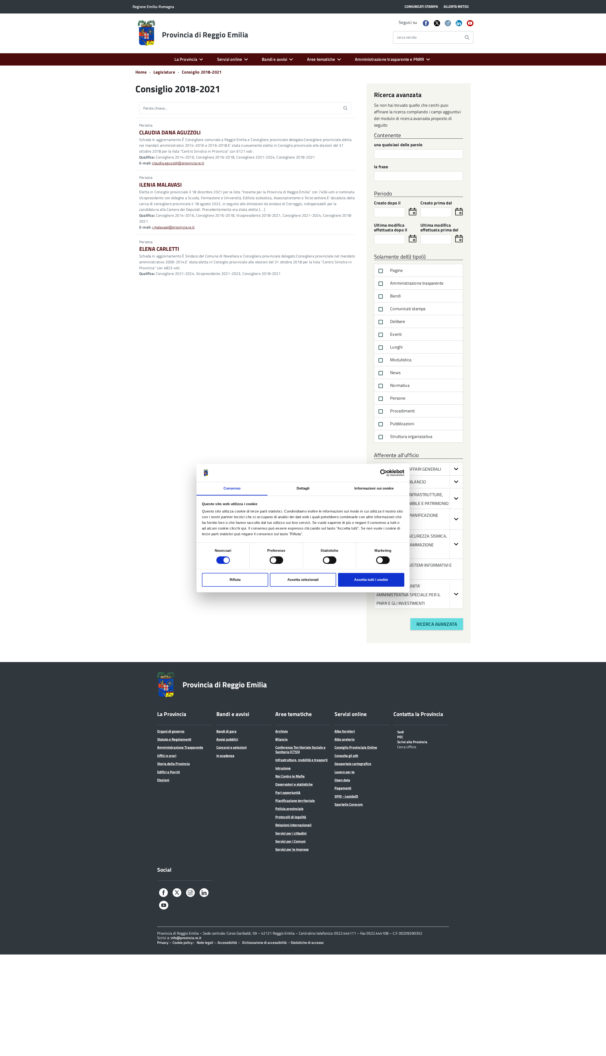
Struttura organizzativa (410, 436)
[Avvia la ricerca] (467, 37)
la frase (381, 167)
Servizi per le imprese (292, 849)
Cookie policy (182, 942)
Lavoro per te (344, 772)
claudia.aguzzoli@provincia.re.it (178, 163)
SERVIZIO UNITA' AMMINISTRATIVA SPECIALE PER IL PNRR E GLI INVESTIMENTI (408, 595)
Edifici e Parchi (168, 772)
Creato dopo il (387, 203)
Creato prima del (436, 203)
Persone (397, 398)
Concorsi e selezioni (231, 747)
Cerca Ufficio (406, 746)
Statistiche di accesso (307, 942)
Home (141, 72)
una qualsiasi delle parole (398, 145)
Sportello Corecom (348, 804)
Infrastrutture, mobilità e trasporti (301, 760)
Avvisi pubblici (227, 739)
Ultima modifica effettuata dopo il (390, 228)
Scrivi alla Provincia (412, 741)
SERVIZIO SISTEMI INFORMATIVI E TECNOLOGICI (414, 569)
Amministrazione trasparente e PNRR (389, 59)
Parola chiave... (155, 108)
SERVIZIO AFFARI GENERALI (415, 469)
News (395, 372)
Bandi (395, 296)
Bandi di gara (226, 731)
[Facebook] (426, 23)
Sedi (400, 731)
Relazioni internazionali (293, 825)
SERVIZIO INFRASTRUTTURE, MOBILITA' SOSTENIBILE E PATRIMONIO (412, 499)
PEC (400, 736)
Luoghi (396, 347)
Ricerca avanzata (436, 624)
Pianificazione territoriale (295, 800)
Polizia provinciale (289, 808)
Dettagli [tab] (303, 488)
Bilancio (281, 739)
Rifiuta (235, 580)
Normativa (399, 385)
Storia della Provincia (173, 763)
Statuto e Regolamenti (174, 739)
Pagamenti (342, 788)
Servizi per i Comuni (290, 841)
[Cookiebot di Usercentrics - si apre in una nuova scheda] (383, 472)
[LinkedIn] (459, 23)
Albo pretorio (344, 739)
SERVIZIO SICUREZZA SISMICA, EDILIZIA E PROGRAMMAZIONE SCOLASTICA (411, 545)
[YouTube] (470, 23)
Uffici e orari (166, 755)
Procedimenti (402, 411)
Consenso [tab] (232, 488)
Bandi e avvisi (274, 59)
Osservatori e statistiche (294, 784)
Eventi (395, 334)
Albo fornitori (344, 731)
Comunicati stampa (407, 308)
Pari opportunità (287, 792)
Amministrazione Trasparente (180, 747)
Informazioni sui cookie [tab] (373, 488)
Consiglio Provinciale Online (355, 747)
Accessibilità (227, 942)
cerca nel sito (407, 37)
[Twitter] (437, 23)
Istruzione (283, 768)
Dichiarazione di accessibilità (264, 942)
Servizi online (229, 59)
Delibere (397, 321)
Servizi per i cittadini (291, 833)
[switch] (276, 560)
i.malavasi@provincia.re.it (173, 227)
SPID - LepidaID (346, 796)
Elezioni (163, 780)
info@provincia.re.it (186, 938)
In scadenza (225, 755)
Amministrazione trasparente (416, 283)
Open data (342, 780)
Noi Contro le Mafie (290, 776)
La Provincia (185, 59)
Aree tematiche (321, 59)
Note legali (205, 942)
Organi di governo (170, 731)
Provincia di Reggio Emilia (205, 34)
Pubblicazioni (401, 423)
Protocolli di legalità (290, 817)
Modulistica (400, 360)
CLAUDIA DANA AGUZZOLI (170, 132)
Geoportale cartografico (352, 763)
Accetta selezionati (303, 580)
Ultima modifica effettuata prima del (439, 228)
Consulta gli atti (346, 755)
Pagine (396, 270)
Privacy (162, 942)
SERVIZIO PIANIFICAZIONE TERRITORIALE (407, 519)
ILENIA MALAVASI (160, 185)
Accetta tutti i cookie (371, 580)
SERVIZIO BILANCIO (407, 482)
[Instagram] (448, 23)
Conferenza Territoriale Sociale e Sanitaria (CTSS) (300, 749)
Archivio (281, 731)
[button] (456, 469)
